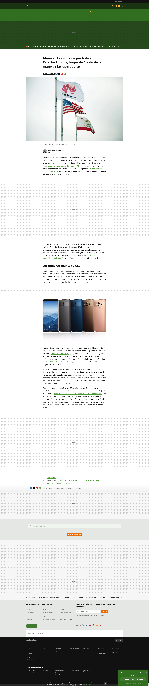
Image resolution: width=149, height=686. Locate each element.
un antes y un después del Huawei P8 (63, 166)
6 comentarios (49, 73)
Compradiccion (101, 653)
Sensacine (58, 648)
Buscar (119, 633)
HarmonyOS (49, 46)
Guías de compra (48, 612)
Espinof (57, 651)
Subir (117, 640)
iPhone (62, 616)
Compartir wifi (102, 597)
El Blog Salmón (116, 648)
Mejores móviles (115, 46)
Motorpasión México (86, 671)
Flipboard (113, 6)
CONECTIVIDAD (36, 6)
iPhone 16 (80, 597)
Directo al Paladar (74, 648)
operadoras (78, 488)
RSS (96, 625)
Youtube (119, 6)
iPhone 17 (66, 597)
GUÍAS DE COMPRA (97, 6)
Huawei (70, 488)
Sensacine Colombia (58, 673)
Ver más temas (31, 626)
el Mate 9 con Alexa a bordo (60, 362)
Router (57, 46)
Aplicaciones (30, 612)
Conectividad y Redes (66, 619)
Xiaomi (62, 609)
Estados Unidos (60, 488)
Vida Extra (43, 651)
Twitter (122, 6)
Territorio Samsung (65, 612)
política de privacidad (99, 615)
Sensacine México (60, 670)
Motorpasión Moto (88, 651)
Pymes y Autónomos (115, 651)
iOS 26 (73, 597)
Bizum (77, 46)
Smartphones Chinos (49, 619)
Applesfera (30, 653)
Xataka (29, 648)
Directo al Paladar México (74, 671)
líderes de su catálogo (60, 353)
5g (44, 616)
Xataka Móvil (30, 651)
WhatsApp (30, 619)
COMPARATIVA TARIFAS (80, 6)
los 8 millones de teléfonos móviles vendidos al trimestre (78, 393)
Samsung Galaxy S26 (87, 46)
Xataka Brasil (30, 673)
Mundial (106, 46)
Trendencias (100, 648)
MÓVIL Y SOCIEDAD (50, 6)
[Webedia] (119, 1)
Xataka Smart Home (30, 656)
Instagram (116, 6)
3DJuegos (43, 648)
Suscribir (104, 611)
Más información (87, 684)
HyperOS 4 (70, 46)
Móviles (42, 46)
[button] (56, 150)
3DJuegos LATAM (45, 670)
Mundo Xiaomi (30, 659)
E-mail (65, 74)
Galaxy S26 (98, 46)
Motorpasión (86, 648)
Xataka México (31, 670)
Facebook (56, 74)
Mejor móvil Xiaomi (91, 597)
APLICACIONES (64, 6)
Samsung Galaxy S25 (56, 597)
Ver (75, 534)
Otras (51, 488)
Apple (45, 609)
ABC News (51, 477)
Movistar (29, 609)
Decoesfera (100, 651)
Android (29, 616)
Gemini (63, 46)
